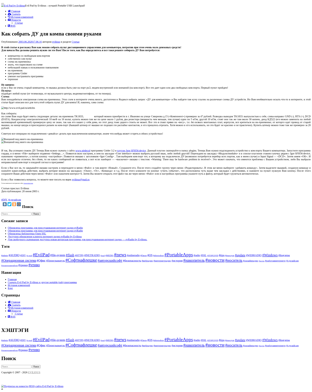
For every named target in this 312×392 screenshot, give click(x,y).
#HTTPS (79, 255)
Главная (15, 11)
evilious (56, 41)
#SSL (204, 255)
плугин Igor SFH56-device (131, 150)
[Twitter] (9, 204)
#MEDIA (109, 255)
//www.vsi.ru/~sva (28, 183)
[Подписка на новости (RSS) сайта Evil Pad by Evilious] (32, 386)
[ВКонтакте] (5, 204)
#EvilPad (41, 254)
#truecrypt (229, 255)
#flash (70, 255)
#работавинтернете (275, 260)
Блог (10, 288)
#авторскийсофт (110, 260)
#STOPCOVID (212, 256)
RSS (12, 25)
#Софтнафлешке (81, 260)
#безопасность (132, 260)
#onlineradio (133, 255)
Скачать (15, 14)
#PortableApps (178, 254)
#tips (222, 255)
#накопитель (194, 260)
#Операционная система (18, 260)
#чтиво (34, 265)
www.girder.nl (82, 150)
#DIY (4, 199)
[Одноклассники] (14, 204)
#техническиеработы (9, 265)
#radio (197, 255)
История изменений (21, 17)
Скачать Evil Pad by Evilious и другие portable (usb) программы (42, 282)
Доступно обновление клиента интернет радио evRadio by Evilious (45, 236)
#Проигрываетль (55, 260)
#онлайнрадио (250, 260)
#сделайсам (14, 199)
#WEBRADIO (254, 255)
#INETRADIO (92, 255)
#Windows (270, 255)
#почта (261, 261)
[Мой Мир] (19, 204)
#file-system (57, 255)
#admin (4, 255)
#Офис (41, 260)
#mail (103, 256)
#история (177, 260)
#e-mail (29, 256)
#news (120, 254)
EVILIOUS (34, 372)
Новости (16, 20)
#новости (215, 260)
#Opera (143, 255)
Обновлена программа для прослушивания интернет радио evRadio (45, 227)
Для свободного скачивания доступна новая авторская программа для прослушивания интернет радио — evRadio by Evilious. (77, 239)
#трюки (23, 265)
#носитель (233, 260)
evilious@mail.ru (81, 179)
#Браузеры (284, 255)
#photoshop (158, 255)
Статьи (18, 22)
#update (240, 255)
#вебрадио (147, 260)
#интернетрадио (162, 260)
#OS (150, 255)
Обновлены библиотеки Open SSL (27, 233)
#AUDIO (14, 255)
